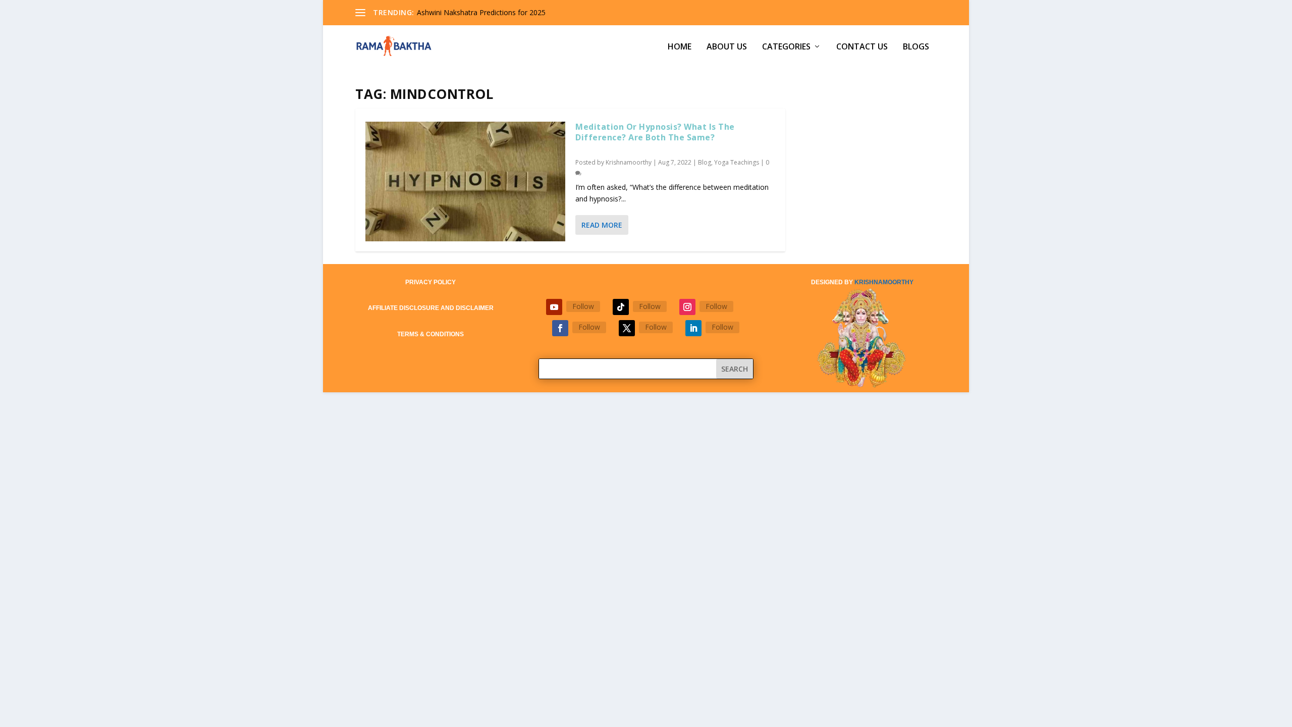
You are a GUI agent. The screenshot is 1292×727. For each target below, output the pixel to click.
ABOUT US (727, 47)
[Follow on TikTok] (621, 307)
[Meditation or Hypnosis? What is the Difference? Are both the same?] (465, 181)
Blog (704, 162)
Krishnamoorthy (629, 162)
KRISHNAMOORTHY (883, 282)
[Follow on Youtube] (554, 307)
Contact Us (862, 47)
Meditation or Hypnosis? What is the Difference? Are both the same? (655, 132)
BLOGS (916, 47)
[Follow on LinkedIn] (693, 328)
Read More (601, 225)
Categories (786, 47)
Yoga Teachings (736, 162)
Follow (583, 306)
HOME (679, 47)
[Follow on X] (627, 328)
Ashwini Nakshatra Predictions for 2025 (481, 12)
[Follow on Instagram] (687, 307)
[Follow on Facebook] (560, 328)
